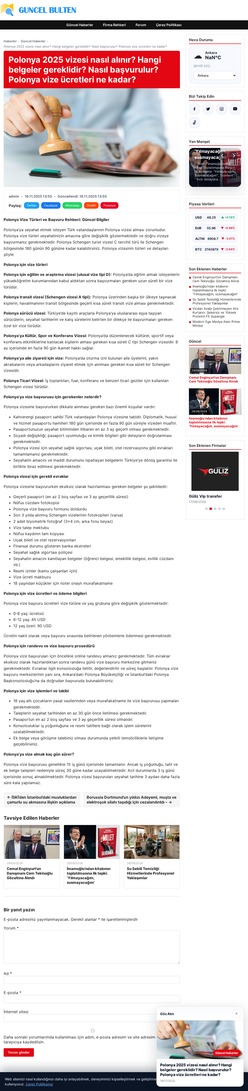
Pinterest (109, 205)
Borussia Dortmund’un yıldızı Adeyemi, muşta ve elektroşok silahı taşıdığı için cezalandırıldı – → (131, 799)
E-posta (12, 992)
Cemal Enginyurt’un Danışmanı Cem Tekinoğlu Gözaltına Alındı (216, 279)
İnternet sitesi (16, 1011)
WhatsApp (72, 205)
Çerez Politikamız (39, 1084)
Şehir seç (202, 66)
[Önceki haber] (223, 156)
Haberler (10, 41)
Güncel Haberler (79, 25)
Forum (141, 25)
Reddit (91, 205)
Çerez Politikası (169, 25)
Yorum (11, 928)
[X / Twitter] (208, 109)
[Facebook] (194, 109)
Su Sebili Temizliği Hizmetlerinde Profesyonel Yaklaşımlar (217, 301)
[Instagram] (221, 109)
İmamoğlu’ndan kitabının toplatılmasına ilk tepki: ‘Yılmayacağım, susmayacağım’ (215, 290)
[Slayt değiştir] (206, 509)
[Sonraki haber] (233, 156)
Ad (8, 973)
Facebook (51, 205)
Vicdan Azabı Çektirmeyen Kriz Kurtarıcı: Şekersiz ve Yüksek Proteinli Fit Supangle (216, 312)
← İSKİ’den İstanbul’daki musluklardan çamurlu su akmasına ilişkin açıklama (42, 799)
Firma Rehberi (114, 25)
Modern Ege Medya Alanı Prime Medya (216, 323)
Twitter (31, 205)
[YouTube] (235, 109)
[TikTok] (194, 122)
